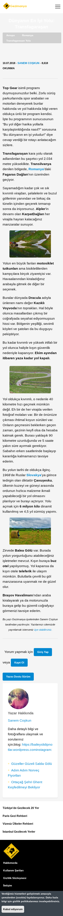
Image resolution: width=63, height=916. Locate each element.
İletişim (7, 885)
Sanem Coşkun (28, 63)
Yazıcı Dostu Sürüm (18, 676)
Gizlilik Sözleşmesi (14, 878)
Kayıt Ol (19, 662)
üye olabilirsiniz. (43, 629)
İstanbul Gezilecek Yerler (19, 831)
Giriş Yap (42, 652)
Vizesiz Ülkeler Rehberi (18, 823)
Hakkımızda (10, 862)
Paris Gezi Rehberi (15, 815)
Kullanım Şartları (13, 870)
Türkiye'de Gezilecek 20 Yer (21, 808)
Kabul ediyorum (13, 909)
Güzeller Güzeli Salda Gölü (31, 764)
